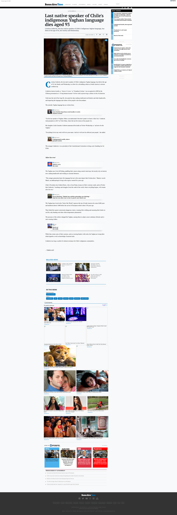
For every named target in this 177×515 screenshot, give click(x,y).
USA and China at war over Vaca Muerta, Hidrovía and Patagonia (96, 276)
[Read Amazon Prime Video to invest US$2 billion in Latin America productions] (53, 275)
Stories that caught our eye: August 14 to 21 (67, 265)
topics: (48, 296)
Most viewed (116, 11)
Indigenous (77, 298)
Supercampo (102, 503)
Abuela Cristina (84, 298)
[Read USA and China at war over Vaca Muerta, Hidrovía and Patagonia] (82, 275)
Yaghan (71, 298)
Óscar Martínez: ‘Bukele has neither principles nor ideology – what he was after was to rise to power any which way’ (71, 197)
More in (46, 445)
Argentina (68, 4)
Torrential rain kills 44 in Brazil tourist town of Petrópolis (60, 473)
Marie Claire (69, 503)
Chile (55, 298)
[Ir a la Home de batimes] (88, 495)
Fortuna (82, 503)
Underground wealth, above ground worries (61, 140)
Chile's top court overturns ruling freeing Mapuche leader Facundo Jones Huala (65, 475)
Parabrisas (94, 503)
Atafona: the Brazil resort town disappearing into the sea (60, 478)
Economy (74, 4)
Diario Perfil (56, 503)
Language (66, 298)
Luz (119, 503)
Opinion (106, 4)
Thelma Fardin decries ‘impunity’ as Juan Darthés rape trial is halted (63, 484)
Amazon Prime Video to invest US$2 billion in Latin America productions (67, 276)
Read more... (57, 110)
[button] (106, 40)
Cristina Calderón (51, 294)
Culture (94, 4)
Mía (123, 503)
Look (115, 503)
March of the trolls (55, 228)
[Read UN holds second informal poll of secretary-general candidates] (82, 264)
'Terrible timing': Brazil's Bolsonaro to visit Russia (59, 481)
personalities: (50, 292)
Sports (100, 4)
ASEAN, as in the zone (56, 165)
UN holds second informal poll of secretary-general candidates (96, 265)
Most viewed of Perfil (122, 45)
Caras (62, 503)
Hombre (88, 503)
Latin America (82, 4)
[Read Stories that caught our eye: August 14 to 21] (53, 264)
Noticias (76, 503)
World (89, 4)
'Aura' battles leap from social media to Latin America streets (66, 112)
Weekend (109, 503)
